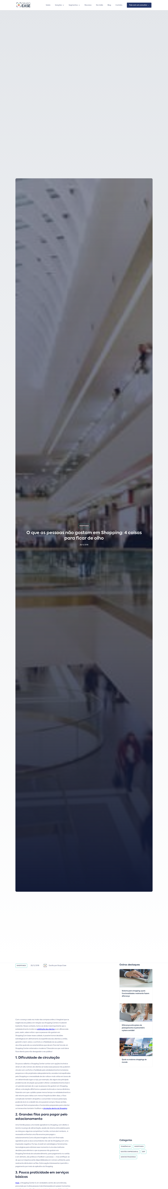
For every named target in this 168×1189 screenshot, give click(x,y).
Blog (109, 5)
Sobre (48, 5)
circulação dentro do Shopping (55, 1108)
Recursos (88, 5)
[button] (59, 5)
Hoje (17, 1183)
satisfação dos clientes (46, 1029)
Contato (119, 5)
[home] (23, 5)
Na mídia (99, 5)
